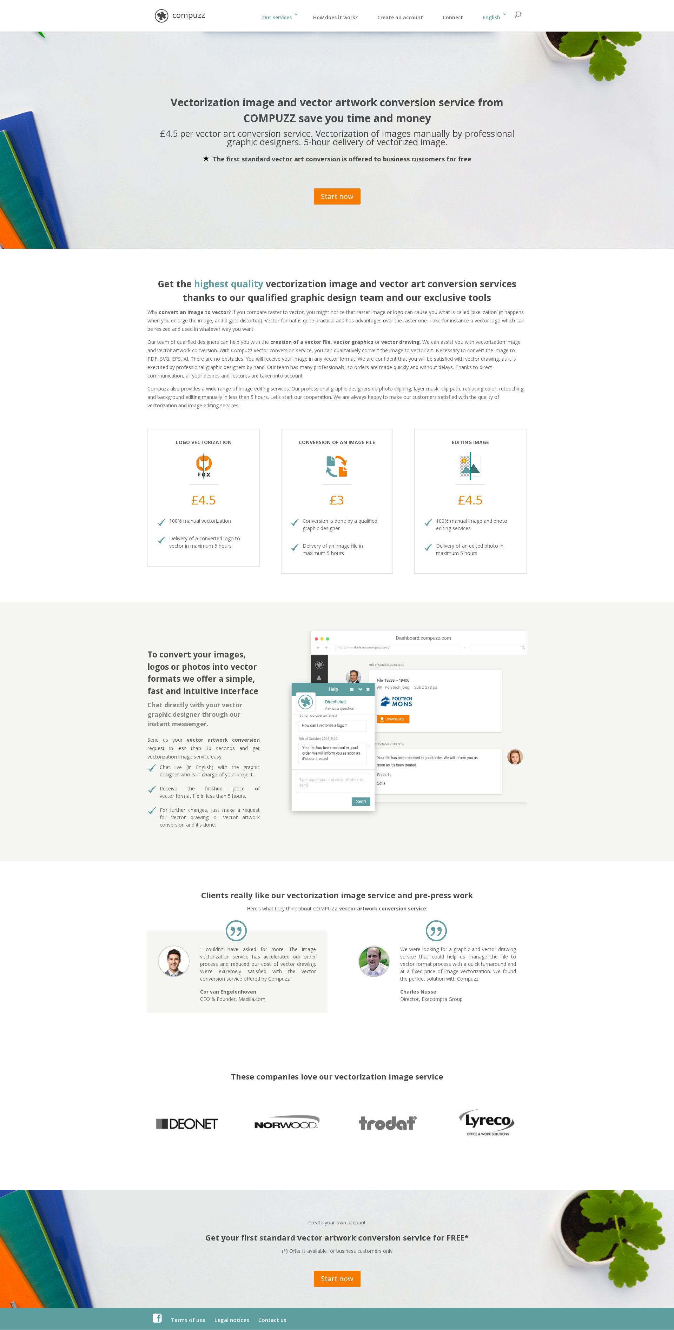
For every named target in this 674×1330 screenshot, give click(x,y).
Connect (453, 17)
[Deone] (186, 1138)
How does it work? (335, 17)
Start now (337, 196)
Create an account (400, 17)
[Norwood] (286, 1139)
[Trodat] (387, 1139)
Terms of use (188, 1319)
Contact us (272, 1319)
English (491, 17)
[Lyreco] (486, 1139)
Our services (277, 17)
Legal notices (231, 1319)
